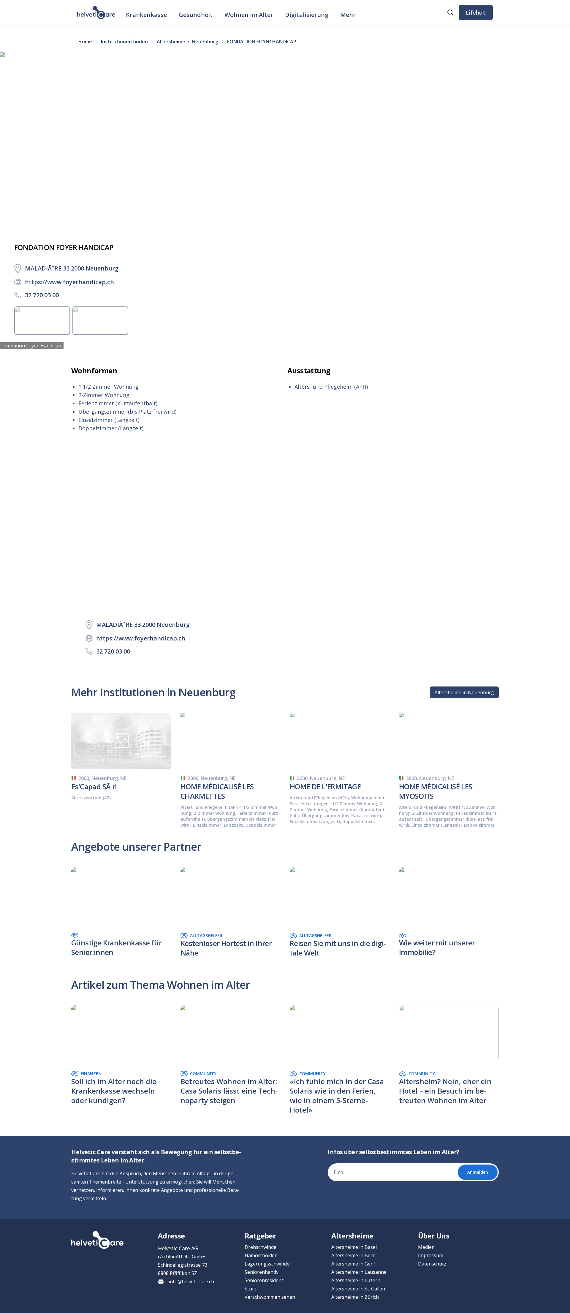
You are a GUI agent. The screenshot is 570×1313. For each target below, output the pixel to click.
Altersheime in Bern (353, 1255)
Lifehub (476, 12)
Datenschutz (432, 1263)
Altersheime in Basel (354, 1247)
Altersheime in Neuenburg (464, 692)
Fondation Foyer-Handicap (31, 345)
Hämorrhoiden (261, 1255)
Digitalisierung (306, 15)
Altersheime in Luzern (355, 1280)
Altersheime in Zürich (355, 1297)
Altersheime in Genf (353, 1263)
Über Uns (433, 1236)
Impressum (430, 1255)
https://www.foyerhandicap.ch (69, 282)
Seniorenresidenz (264, 1280)
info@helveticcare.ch (191, 1281)
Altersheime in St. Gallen (358, 1288)
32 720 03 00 (42, 295)
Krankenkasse (146, 15)
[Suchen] (450, 12)
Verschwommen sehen (270, 1297)
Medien (426, 1247)
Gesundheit (196, 15)
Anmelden (477, 1172)
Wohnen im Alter (248, 15)
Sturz (250, 1288)
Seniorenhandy (261, 1272)
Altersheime (352, 1236)
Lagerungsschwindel (268, 1263)
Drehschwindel (261, 1247)
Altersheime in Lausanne (359, 1272)
